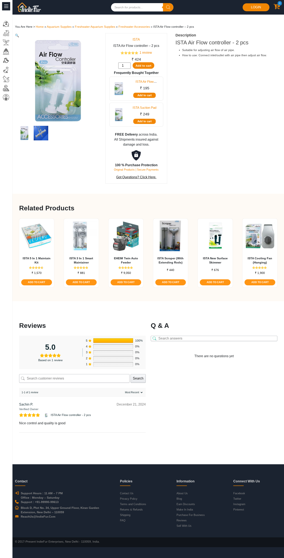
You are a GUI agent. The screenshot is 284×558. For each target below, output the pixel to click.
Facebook (239, 493)
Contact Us (126, 493)
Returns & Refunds (131, 509)
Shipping (125, 515)
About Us (182, 493)
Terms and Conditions (133, 504)
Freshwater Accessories (134, 26)
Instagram (239, 504)
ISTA (136, 39)
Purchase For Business (191, 515)
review (146, 52)
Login (256, 7)
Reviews (182, 520)
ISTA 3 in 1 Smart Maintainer (81, 260)
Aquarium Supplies (59, 26)
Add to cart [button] (36, 282)
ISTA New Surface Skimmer (215, 260)
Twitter (237, 498)
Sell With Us (184, 525)
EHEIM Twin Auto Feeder (126, 260)
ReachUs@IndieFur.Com (38, 516)
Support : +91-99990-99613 (40, 502)
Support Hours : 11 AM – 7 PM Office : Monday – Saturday (42, 495)
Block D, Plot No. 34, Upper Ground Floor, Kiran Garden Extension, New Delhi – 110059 (60, 510)
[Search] (168, 7)
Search (138, 378)
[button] (17, 35)
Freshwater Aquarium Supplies (95, 26)
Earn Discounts (186, 504)
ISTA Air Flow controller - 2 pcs (71, 415)
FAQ (122, 520)
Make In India (185, 509)
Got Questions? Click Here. (136, 177)
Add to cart (143, 65)
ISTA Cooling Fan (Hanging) (260, 260)
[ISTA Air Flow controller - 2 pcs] (46, 415)
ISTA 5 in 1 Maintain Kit (37, 260)
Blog (179, 498)
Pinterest (238, 509)
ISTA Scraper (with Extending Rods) (170, 260)
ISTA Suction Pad (144, 107)
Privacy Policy (128, 498)
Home (40, 26)
